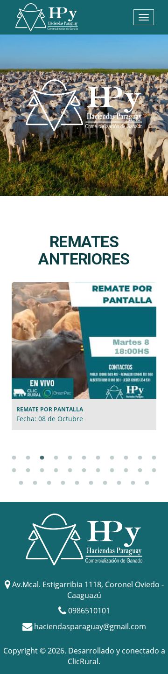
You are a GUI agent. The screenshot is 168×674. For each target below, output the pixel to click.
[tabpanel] (84, 356)
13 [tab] (28, 470)
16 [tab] (70, 470)
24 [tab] (35, 483)
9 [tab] (126, 458)
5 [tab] (70, 458)
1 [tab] (14, 458)
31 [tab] (133, 483)
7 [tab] (98, 458)
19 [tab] (112, 470)
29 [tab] (105, 483)
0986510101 (89, 610)
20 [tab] (126, 470)
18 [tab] (98, 470)
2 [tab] (28, 458)
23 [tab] (21, 483)
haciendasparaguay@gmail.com (90, 626)
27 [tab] (77, 483)
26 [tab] (63, 483)
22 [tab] (154, 470)
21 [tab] (140, 470)
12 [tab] (14, 470)
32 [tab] (147, 483)
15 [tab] (56, 470)
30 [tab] (119, 483)
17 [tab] (84, 470)
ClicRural (83, 661)
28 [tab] (91, 483)
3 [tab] (42, 458)
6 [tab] (84, 458)
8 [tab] (112, 458)
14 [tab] (42, 470)
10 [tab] (140, 458)
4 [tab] (56, 458)
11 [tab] (154, 458)
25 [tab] (49, 483)
